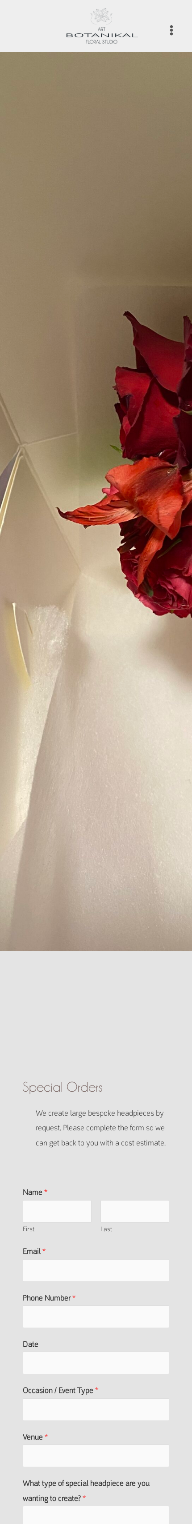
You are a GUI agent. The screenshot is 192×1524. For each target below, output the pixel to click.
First (28, 1229)
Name (35, 1192)
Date (30, 1344)
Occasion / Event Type (60, 1390)
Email (34, 1251)
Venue (35, 1437)
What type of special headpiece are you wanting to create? (86, 1490)
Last (106, 1229)
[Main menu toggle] (171, 30)
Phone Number (49, 1298)
